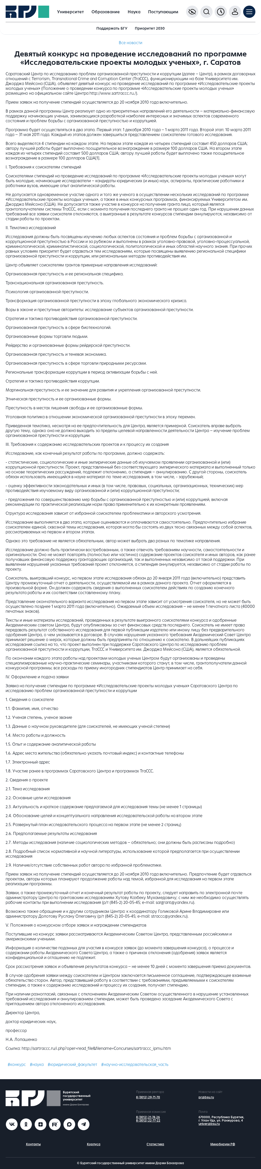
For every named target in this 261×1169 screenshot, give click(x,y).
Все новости (130, 43)
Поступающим (163, 12)
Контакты (33, 1144)
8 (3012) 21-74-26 (148, 1117)
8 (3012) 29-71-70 (148, 1097)
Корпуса (93, 1144)
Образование (106, 12)
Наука (134, 12)
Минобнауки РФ (222, 1144)
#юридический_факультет (72, 1064)
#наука (37, 1064)
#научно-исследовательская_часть (134, 1064)
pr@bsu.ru (206, 1097)
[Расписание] (221, 12)
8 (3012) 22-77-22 (148, 1120)
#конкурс (17, 1064)
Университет (70, 12)
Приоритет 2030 (150, 28)
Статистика (155, 1144)
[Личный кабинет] (235, 12)
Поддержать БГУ (111, 28)
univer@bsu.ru (209, 1123)
